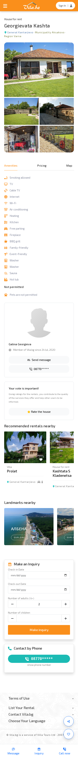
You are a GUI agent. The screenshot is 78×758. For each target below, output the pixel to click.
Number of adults (21, 598)
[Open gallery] (39, 97)
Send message (41, 359)
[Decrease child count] (12, 618)
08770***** (41, 369)
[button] (69, 465)
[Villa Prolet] (25, 447)
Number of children (19, 612)
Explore (19, 537)
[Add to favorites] (68, 734)
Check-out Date (17, 583)
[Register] (71, 5)
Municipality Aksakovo (50, 32)
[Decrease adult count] (12, 604)
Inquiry (39, 753)
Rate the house (40, 411)
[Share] (68, 721)
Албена (19, 528)
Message (13, 753)
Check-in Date (16, 569)
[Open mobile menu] (5, 5)
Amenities (10, 165)
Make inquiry (39, 630)
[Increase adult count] (65, 604)
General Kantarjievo (20, 32)
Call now (64, 753)
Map (69, 165)
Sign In (62, 5)
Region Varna (12, 36)
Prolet (12, 471)
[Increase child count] (65, 618)
